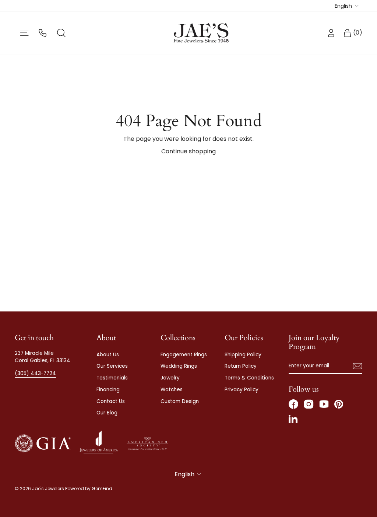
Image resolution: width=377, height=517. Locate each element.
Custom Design (180, 401)
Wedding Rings (179, 366)
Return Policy (241, 366)
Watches (172, 389)
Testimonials (112, 377)
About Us (107, 354)
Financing (108, 389)
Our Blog (106, 412)
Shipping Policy (243, 354)
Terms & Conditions (249, 377)
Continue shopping (188, 151)
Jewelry (170, 377)
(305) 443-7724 (35, 373)
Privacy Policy (241, 389)
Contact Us (110, 401)
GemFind (102, 488)
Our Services (112, 366)
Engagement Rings (184, 354)
